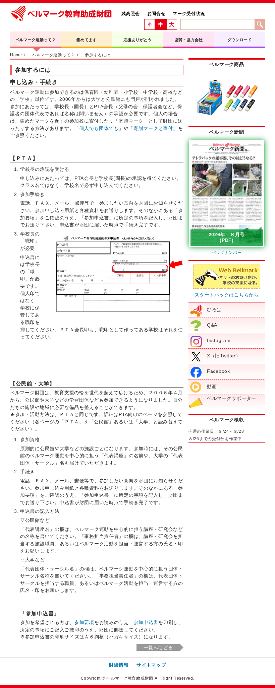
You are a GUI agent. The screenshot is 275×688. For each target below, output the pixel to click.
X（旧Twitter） (224, 355)
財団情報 (119, 665)
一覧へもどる (158, 647)
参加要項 (84, 622)
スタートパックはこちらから (227, 294)
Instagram (218, 340)
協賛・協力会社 (188, 40)
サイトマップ (151, 665)
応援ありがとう (137, 40)
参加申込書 (146, 622)
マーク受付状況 (189, 13)
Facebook (218, 371)
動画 (212, 386)
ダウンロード (239, 40)
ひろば (214, 309)
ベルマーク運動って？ (36, 40)
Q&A (212, 325)
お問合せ (156, 13)
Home (16, 55)
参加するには (97, 55)
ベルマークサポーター (231, 398)
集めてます (86, 40)
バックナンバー (226, 252)
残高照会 (130, 13)
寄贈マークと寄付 (153, 128)
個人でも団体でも (99, 128)
